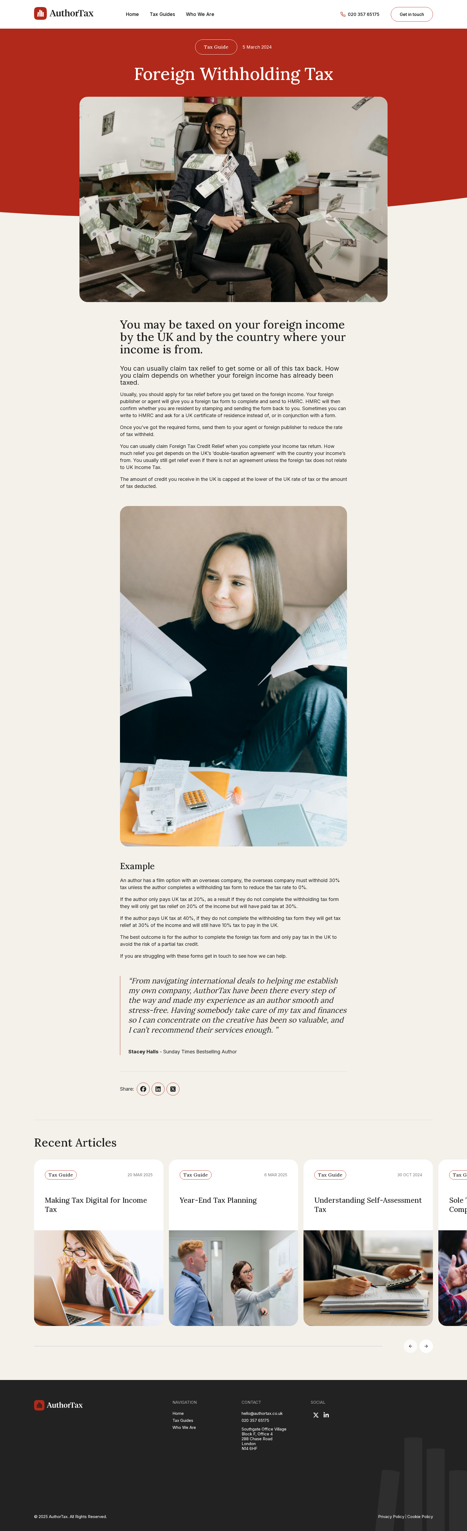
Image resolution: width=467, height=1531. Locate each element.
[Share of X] (172, 1089)
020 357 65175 (363, 14)
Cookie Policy (420, 1516)
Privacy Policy (391, 1516)
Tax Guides (162, 14)
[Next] (426, 1346)
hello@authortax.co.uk (262, 1413)
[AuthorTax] (64, 14)
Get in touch (412, 14)
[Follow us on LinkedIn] (326, 1415)
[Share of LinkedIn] (158, 1089)
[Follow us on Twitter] (316, 1415)
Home (132, 14)
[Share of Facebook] (143, 1089)
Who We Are (200, 14)
